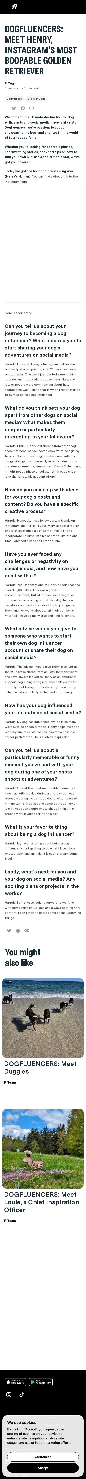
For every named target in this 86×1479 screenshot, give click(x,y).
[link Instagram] (9, 1395)
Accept (43, 1468)
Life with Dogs (36, 98)
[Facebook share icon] (22, 108)
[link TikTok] (22, 1395)
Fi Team (10, 1082)
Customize (43, 1457)
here (23, 182)
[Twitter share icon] (14, 108)
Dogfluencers (15, 98)
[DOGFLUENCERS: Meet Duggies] (43, 1018)
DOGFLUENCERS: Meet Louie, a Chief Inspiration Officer (41, 1202)
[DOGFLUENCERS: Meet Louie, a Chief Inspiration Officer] (43, 1149)
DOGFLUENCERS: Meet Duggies (40, 1067)
